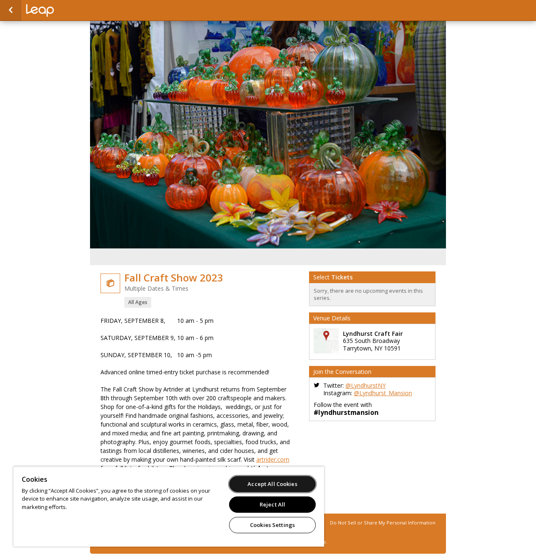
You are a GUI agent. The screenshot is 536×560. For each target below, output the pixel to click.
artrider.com (272, 459)
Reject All (272, 504)
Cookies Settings (272, 525)
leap (68, 10)
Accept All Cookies (272, 484)
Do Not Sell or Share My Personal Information (383, 522)
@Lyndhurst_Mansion (383, 393)
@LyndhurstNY (365, 385)
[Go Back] (10, 10)
